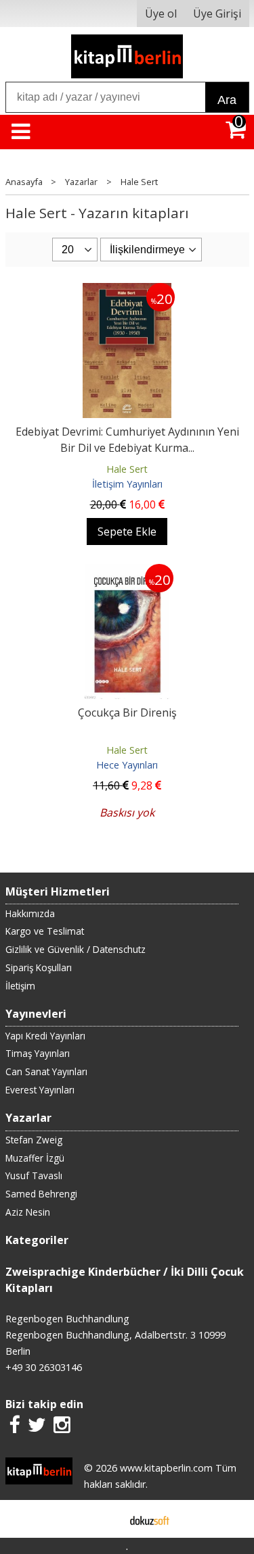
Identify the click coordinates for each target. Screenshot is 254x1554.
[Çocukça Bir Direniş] (127, 572)
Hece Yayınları (127, 764)
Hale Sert (127, 469)
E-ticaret (105, 1518)
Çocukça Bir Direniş (127, 712)
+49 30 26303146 (43, 1367)
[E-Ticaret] (149, 1518)
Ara (226, 100)
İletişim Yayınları (127, 483)
